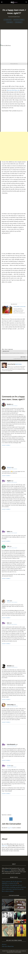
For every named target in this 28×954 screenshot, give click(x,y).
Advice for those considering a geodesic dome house (14, 887)
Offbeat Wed (4, 845)
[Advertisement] (14, 146)
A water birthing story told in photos (19, 358)
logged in (10, 827)
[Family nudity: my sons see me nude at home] (20, 905)
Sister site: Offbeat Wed (8, 946)
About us (4, 944)
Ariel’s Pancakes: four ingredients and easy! (12, 885)
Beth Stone (18, 364)
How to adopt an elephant (8, 891)
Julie (8, 600)
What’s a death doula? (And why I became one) (13, 889)
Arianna (9, 467)
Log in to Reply (6, 445)
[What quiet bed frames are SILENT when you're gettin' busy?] (8, 905)
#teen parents (10, 22)
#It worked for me (7, 19)
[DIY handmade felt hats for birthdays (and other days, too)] (20, 918)
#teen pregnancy (18, 22)
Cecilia (9, 765)
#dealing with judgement (19, 19)
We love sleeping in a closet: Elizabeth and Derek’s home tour (13, 353)
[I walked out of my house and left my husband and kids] (8, 918)
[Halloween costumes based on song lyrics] (20, 930)
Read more (6, 314)
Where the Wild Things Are (13, 90)
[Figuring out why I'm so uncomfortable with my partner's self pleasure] (8, 930)
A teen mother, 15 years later (19, 306)
